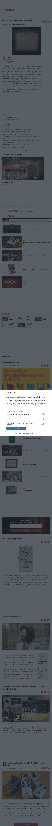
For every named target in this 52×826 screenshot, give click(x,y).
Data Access (26, 433)
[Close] (49, 393)
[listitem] (26, 411)
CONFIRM (16, 428)
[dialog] (26, 413)
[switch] (43, 414)
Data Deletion (18, 433)
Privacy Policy (34, 433)
